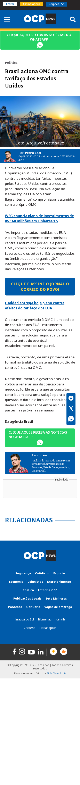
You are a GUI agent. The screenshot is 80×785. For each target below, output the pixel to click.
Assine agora (31, 4)
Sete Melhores (56, 598)
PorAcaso (15, 607)
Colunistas (35, 582)
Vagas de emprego (58, 607)
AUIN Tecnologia (56, 673)
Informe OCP (47, 590)
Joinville (60, 619)
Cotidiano (42, 573)
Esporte (59, 573)
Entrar (10, 4)
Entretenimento (59, 582)
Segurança (23, 573)
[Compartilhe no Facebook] (71, 398)
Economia (16, 582)
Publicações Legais (27, 598)
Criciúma (29, 628)
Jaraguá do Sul (24, 619)
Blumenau (44, 619)
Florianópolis (47, 628)
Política (28, 590)
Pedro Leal (33, 153)
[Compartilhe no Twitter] (71, 409)
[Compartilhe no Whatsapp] (71, 419)
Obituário (33, 607)
